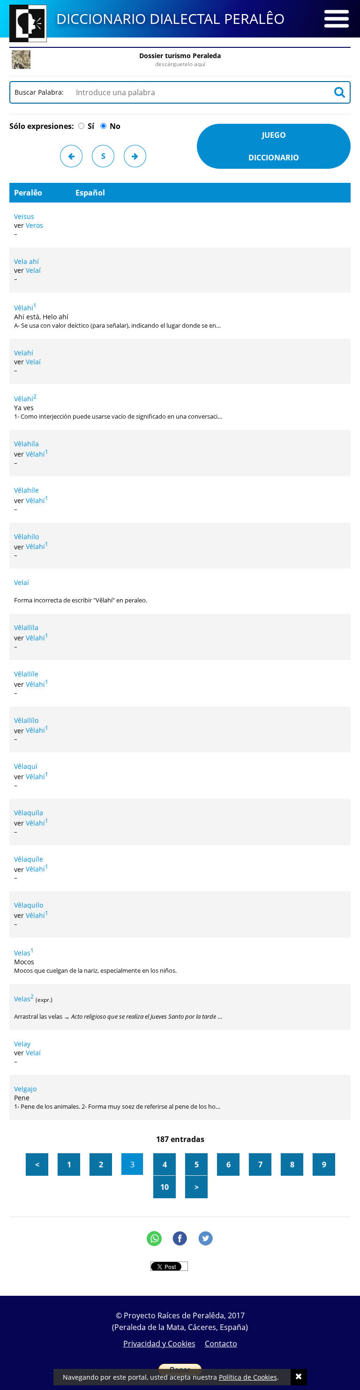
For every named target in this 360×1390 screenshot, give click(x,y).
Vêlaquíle (28, 859)
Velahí (23, 352)
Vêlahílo (26, 536)
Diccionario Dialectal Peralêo (170, 18)
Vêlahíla (26, 443)
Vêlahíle (26, 490)
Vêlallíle (26, 673)
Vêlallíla (26, 627)
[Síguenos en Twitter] (205, 1238)
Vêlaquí (26, 766)
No (114, 126)
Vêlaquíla (28, 812)
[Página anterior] (71, 156)
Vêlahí (25, 307)
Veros (34, 225)
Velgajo (25, 1088)
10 (164, 1187)
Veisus (24, 216)
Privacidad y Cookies (159, 1343)
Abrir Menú (336, 19)
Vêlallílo (26, 720)
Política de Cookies (248, 1377)
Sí (90, 126)
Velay (22, 1043)
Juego (273, 146)
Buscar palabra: (41, 92)
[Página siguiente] (135, 156)
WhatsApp (154, 1238)
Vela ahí (26, 261)
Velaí (33, 270)
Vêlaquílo (28, 905)
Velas (24, 952)
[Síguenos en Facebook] (180, 1238)
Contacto (221, 1343)
